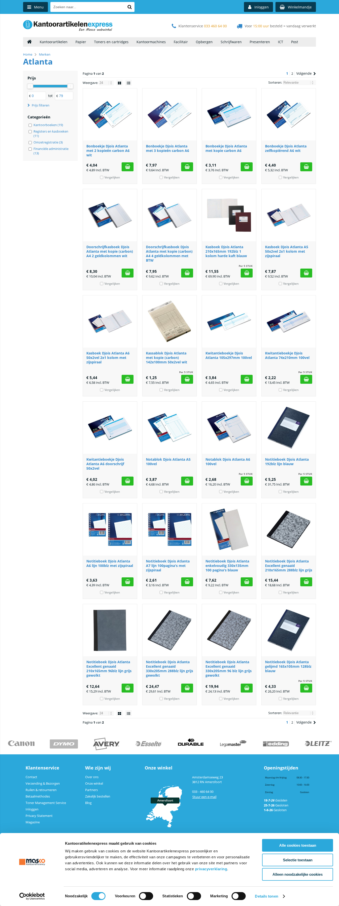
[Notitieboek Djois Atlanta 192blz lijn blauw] (289, 428)
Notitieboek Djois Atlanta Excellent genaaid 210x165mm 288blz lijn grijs (288, 565)
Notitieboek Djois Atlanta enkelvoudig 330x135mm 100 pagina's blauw (227, 565)
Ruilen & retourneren (41, 790)
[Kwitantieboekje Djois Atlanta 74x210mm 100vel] (289, 321)
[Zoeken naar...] (130, 7)
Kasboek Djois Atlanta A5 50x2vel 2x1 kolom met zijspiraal (286, 251)
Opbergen (204, 41)
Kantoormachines (151, 41)
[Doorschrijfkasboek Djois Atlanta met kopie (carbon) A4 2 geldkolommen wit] (110, 215)
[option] (21, 743)
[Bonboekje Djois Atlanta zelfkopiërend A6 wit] (289, 114)
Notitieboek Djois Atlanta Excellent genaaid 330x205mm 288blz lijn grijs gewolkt (169, 669)
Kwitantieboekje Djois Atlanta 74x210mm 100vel (287, 355)
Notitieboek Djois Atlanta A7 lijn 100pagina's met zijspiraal (168, 565)
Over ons (92, 777)
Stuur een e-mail (204, 797)
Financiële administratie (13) (51, 150)
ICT (280, 41)
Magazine (33, 822)
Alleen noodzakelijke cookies (297, 874)
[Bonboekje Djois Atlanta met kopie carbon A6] (229, 114)
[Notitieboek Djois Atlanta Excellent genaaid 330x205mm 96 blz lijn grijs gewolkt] (229, 630)
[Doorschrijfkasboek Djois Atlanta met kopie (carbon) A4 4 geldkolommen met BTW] (169, 215)
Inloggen (32, 809)
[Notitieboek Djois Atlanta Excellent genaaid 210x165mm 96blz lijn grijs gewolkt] (110, 630)
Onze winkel (94, 783)
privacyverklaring (211, 869)
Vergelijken (112, 177)
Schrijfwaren (231, 41)
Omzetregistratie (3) (48, 142)
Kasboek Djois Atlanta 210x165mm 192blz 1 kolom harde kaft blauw (226, 251)
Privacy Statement (39, 815)
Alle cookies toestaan (297, 845)
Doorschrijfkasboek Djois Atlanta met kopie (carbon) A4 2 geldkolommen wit (109, 251)
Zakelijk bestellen (97, 796)
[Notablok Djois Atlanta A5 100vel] (169, 428)
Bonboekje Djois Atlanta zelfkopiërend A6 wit (285, 148)
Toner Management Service (46, 803)
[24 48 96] (106, 82)
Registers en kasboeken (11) (51, 133)
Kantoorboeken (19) (48, 125)
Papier (80, 41)
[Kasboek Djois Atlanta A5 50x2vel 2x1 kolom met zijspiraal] (289, 215)
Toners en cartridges (111, 41)
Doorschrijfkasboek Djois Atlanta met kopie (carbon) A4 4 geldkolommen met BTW (169, 253)
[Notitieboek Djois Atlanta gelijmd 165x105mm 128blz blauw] (289, 630)
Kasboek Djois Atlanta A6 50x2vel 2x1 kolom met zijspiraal (108, 357)
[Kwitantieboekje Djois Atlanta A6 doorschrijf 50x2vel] (110, 428)
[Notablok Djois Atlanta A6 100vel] (229, 428)
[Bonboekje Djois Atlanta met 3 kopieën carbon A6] (169, 114)
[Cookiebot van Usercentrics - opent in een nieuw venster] (32, 896)
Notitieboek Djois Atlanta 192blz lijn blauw (287, 461)
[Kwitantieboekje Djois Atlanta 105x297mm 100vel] (229, 321)
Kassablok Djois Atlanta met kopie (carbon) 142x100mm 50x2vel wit (166, 357)
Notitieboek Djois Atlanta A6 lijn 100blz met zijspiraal (109, 563)
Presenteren (260, 41)
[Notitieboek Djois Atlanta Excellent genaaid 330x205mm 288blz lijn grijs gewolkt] (169, 630)
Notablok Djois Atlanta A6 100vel (227, 461)
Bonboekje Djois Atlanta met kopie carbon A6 (226, 148)
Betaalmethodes (38, 796)
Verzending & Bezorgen (43, 783)
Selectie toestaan (297, 860)
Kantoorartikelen (54, 41)
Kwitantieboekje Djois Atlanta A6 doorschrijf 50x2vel (105, 464)
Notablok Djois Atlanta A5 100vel (168, 461)
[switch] (146, 897)
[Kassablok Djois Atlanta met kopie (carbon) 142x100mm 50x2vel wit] (169, 321)
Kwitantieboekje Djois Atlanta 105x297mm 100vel (228, 355)
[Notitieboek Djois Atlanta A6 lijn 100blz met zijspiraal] (110, 529)
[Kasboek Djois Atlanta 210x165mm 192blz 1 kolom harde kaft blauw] (229, 215)
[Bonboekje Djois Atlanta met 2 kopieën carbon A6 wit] (110, 114)
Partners (91, 790)
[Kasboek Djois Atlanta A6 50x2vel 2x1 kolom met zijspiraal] (110, 321)
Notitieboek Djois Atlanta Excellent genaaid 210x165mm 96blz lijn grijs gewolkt (109, 669)
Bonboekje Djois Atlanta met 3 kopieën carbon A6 (167, 148)
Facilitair (181, 41)
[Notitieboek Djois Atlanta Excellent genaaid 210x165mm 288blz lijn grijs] (289, 529)
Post (294, 41)
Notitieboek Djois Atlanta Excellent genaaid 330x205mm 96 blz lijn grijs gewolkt (228, 669)
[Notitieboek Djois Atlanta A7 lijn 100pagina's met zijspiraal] (169, 529)
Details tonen (266, 896)
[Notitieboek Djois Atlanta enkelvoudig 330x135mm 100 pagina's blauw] (229, 529)
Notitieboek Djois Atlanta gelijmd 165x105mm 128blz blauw (288, 666)
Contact (31, 777)
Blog (88, 803)
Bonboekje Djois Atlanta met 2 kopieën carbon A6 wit (108, 150)
